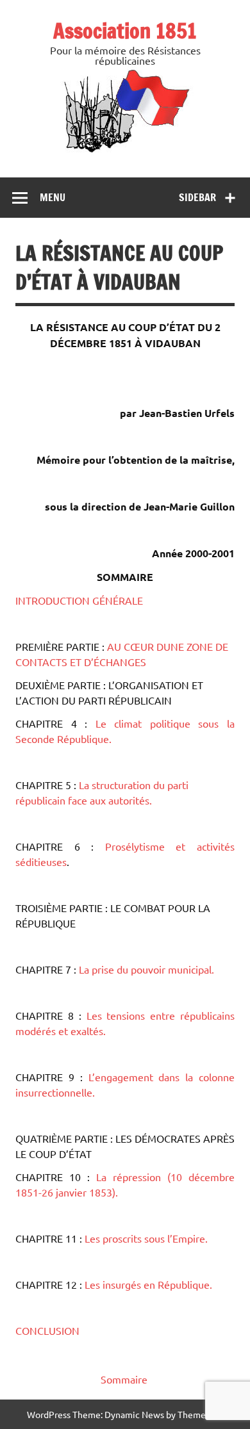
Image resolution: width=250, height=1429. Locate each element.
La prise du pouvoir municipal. (146, 969)
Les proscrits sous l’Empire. (146, 1238)
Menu (52, 197)
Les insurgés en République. (147, 1284)
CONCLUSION (47, 1330)
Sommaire (124, 1379)
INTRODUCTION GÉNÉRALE (79, 600)
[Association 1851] (125, 151)
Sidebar (197, 197)
